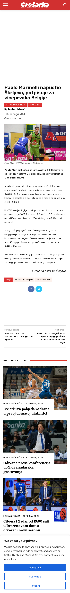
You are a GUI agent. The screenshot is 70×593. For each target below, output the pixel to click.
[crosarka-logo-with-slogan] (35, 5)
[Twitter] (39, 289)
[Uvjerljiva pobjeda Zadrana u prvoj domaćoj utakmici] (35, 388)
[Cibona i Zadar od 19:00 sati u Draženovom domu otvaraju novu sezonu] (35, 500)
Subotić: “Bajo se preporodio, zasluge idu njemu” (18, 336)
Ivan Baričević (11, 403)
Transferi (34, 104)
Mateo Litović (16, 109)
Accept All (35, 567)
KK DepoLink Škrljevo (24, 279)
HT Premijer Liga (15, 104)
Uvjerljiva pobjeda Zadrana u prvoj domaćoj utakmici (26, 411)
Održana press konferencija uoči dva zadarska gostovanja (26, 467)
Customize (35, 576)
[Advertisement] (35, 46)
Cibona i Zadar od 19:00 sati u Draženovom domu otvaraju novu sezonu (26, 525)
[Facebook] (31, 289)
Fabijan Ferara (11, 516)
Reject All (35, 585)
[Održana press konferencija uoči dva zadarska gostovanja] (35, 442)
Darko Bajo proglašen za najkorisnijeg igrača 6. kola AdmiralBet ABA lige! (51, 338)
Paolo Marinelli (43, 279)
